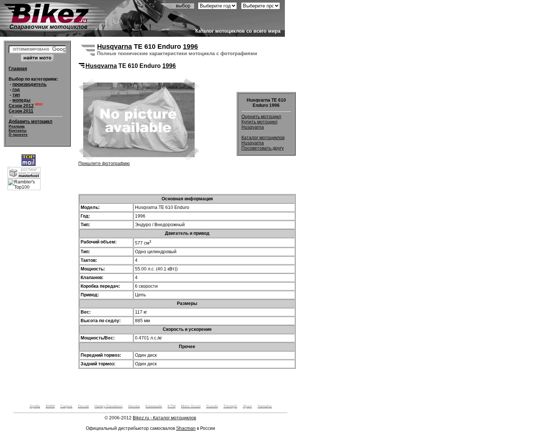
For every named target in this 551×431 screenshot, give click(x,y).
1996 (190, 46)
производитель (29, 84)
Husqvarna (114, 46)
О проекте (18, 134)
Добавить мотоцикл (30, 121)
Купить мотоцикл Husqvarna (259, 124)
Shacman (186, 428)
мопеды (21, 100)
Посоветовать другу (262, 148)
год (16, 89)
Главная (18, 68)
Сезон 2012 (21, 105)
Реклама (17, 126)
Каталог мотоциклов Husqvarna (262, 140)
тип (16, 95)
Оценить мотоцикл (261, 116)
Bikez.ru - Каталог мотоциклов (164, 417)
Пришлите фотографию (104, 163)
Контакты (18, 130)
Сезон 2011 (21, 111)
